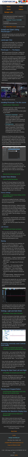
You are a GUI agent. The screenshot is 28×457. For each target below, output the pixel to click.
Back (12, 431)
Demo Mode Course (11, 26)
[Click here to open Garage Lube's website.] (14, 2)
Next (16, 431)
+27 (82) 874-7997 (8, 442)
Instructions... (7, 21)
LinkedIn (18, 445)
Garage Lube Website (12, 445)
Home (9, 6)
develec (16, 455)
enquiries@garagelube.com (17, 442)
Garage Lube (8, 12)
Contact (14, 435)
